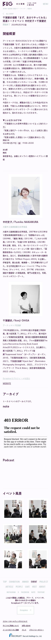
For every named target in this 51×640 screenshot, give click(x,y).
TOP (5, 581)
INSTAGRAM (11, 592)
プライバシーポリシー (36, 630)
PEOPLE (19, 586)
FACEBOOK (25, 592)
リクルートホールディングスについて (15, 621)
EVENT (34, 581)
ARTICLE (9, 586)
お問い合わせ (26, 625)
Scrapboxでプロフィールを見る (16, 378)
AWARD (25, 581)
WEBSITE (7, 383)
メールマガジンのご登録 (11, 630)
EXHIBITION (14, 581)
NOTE (33, 592)
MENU (45, 4)
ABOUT (42, 586)
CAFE (27, 586)
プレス (24, 630)
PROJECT (43, 581)
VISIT (34, 586)
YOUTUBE (41, 592)
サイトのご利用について (11, 625)
